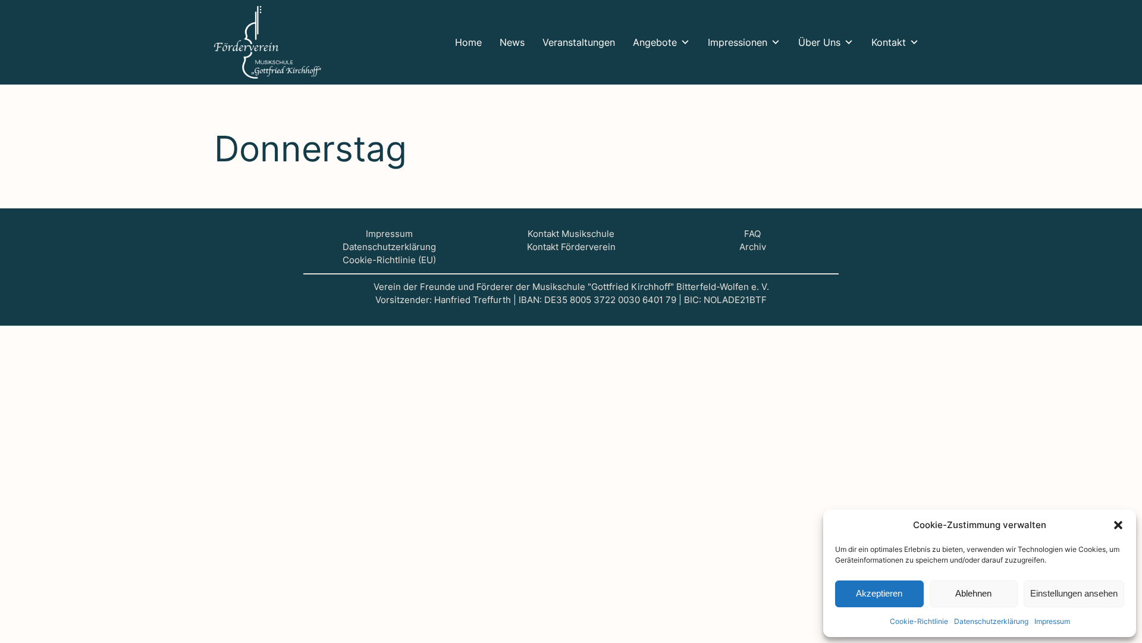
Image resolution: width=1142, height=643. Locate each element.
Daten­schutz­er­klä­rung (991, 621)
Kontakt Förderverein (571, 247)
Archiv (752, 247)
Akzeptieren (879, 593)
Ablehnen (973, 593)
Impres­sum (1052, 621)
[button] (1118, 525)
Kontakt (888, 42)
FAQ (752, 234)
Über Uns (819, 42)
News (512, 42)
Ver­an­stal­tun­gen (578, 42)
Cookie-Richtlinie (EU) (389, 260)
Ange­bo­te (655, 42)
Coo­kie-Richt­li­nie (919, 621)
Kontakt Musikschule (571, 234)
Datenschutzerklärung (389, 247)
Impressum (389, 234)
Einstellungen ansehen (1074, 593)
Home (468, 42)
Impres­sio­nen (737, 42)
